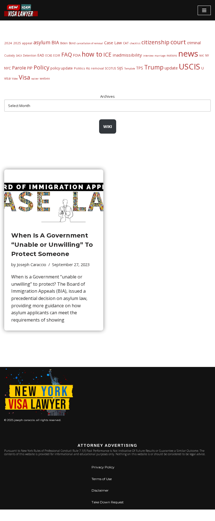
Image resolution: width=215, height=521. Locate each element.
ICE (107, 54)
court (178, 42)
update (171, 68)
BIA (55, 42)
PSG (88, 68)
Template (129, 68)
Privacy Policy (103, 467)
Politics (79, 68)
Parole (19, 67)
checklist (135, 43)
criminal (194, 42)
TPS (139, 68)
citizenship (155, 42)
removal (97, 68)
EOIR (56, 55)
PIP (29, 68)
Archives (107, 96)
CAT (126, 43)
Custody (9, 55)
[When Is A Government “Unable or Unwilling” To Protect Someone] (53, 197)
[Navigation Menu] (204, 10)
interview (148, 55)
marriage (160, 55)
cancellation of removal (90, 43)
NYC (7, 68)
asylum (41, 42)
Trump (153, 67)
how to (92, 54)
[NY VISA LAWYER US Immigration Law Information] (21, 10)
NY (207, 55)
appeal (27, 43)
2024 (8, 43)
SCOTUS (110, 68)
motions (172, 55)
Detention (29, 55)
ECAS (48, 55)
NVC (201, 55)
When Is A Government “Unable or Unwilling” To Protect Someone (52, 245)
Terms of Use (102, 479)
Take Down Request (108, 502)
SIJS (120, 68)
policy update (61, 68)
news (188, 53)
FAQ (66, 54)
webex (45, 78)
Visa (24, 77)
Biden (64, 43)
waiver (35, 78)
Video (15, 78)
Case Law (113, 42)
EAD (41, 55)
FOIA (77, 55)
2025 (17, 43)
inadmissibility (127, 55)
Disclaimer (100, 490)
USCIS (189, 66)
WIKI (107, 126)
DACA (19, 55)
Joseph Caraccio (31, 264)
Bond (72, 43)
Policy (41, 67)
